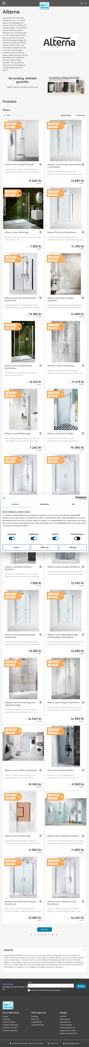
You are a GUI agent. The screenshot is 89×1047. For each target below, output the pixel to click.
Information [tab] (44, 504)
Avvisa (16, 547)
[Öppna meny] (3, 3)
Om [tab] (73, 504)
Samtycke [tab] (15, 504)
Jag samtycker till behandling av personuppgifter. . (48, 991)
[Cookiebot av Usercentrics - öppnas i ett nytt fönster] (77, 498)
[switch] (33, 538)
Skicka (81, 986)
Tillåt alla (72, 547)
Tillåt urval (45, 547)
